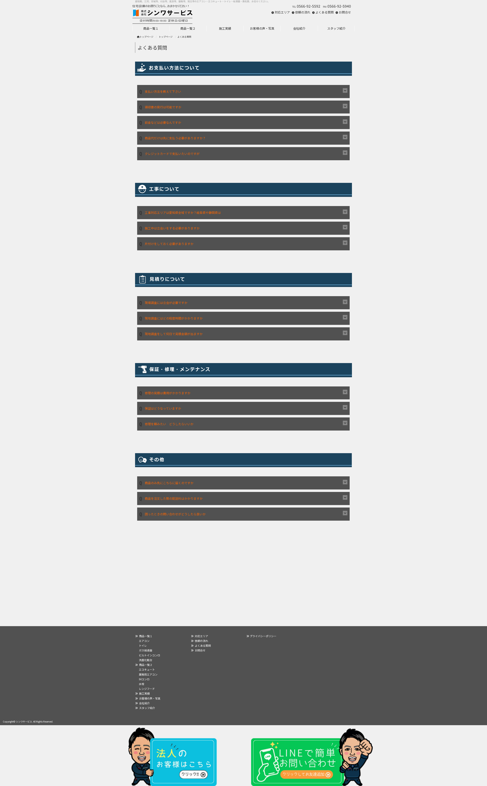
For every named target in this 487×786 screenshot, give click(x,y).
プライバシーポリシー (263, 636)
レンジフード (147, 689)
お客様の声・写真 (149, 698)
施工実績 (144, 693)
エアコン (144, 641)
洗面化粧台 (145, 660)
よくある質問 (324, 12)
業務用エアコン (148, 674)
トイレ (143, 645)
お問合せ (345, 12)
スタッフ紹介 (147, 708)
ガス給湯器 (145, 650)
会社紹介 (144, 703)
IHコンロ (144, 679)
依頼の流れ (302, 12)
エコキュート (147, 669)
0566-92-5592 (308, 6)
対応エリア (282, 12)
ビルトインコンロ (149, 655)
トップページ (146, 36)
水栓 (141, 684)
